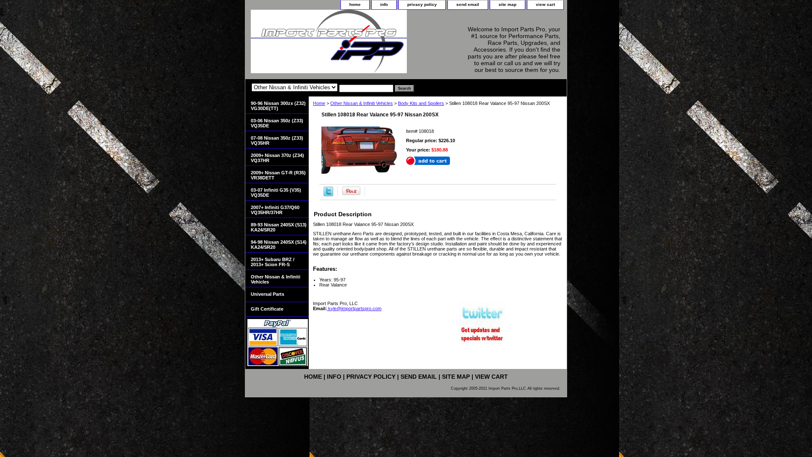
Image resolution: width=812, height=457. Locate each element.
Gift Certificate (267, 308)
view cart (545, 4)
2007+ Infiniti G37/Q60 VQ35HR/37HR (275, 210)
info (384, 4)
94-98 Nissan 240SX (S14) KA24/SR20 (279, 245)
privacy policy (422, 4)
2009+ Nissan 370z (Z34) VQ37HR (277, 158)
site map (507, 4)
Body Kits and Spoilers (421, 103)
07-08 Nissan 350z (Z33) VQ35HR (277, 140)
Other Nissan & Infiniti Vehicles (361, 103)
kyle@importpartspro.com (354, 308)
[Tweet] (328, 194)
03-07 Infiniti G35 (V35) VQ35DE (276, 192)
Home (319, 103)
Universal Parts (267, 294)
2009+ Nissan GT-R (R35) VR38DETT (278, 175)
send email (467, 4)
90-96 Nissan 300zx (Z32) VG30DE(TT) (278, 106)
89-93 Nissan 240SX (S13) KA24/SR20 (279, 227)
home (355, 4)
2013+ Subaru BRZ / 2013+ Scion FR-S (272, 262)
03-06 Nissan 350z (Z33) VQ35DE (277, 123)
